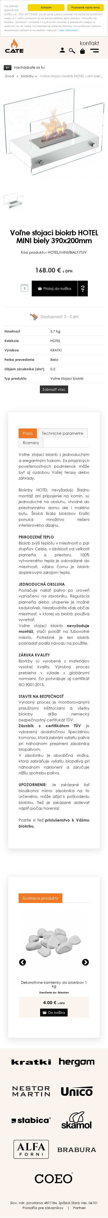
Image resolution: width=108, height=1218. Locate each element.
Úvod (9, 76)
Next (85, 962)
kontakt (89, 43)
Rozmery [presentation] (31, 442)
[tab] (28, 433)
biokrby (27, 76)
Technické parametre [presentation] (62, 433)
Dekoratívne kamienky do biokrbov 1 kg (54, 984)
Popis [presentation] (28, 433)
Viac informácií (67, 30)
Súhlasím (46, 7)
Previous (22, 962)
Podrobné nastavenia (85, 7)
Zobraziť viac (54, 389)
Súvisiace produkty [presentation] (40, 898)
